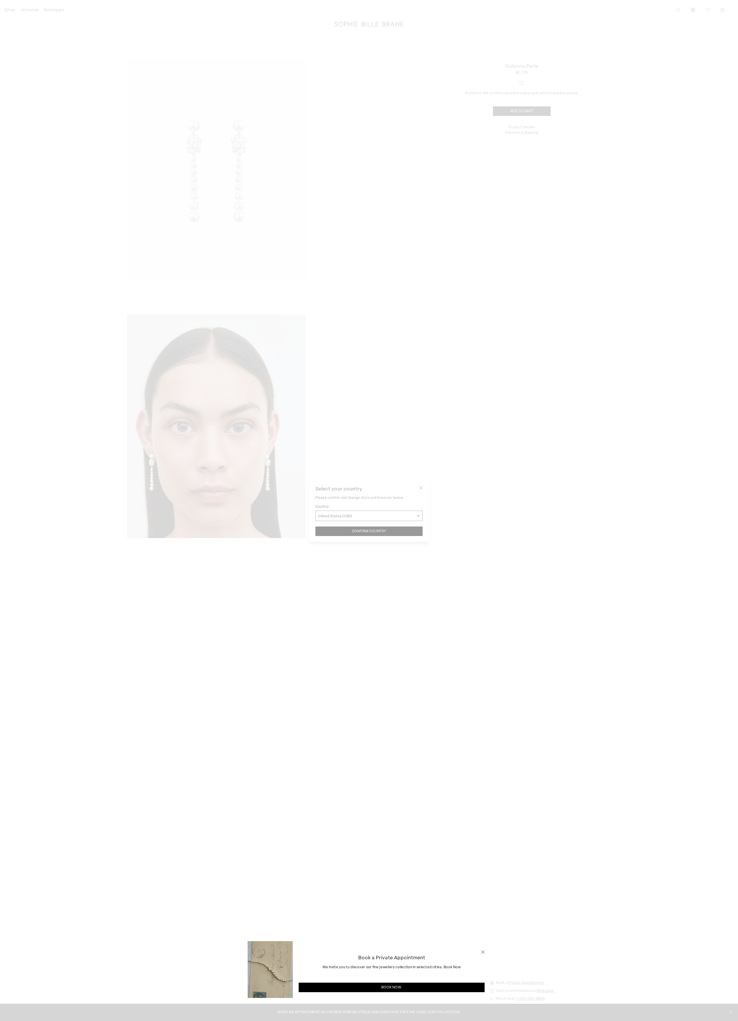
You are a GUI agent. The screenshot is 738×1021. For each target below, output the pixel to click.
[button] (483, 952)
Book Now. (391, 987)
